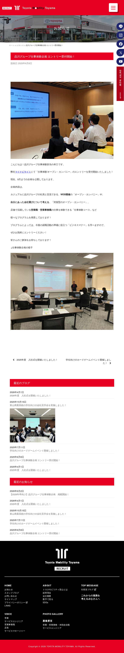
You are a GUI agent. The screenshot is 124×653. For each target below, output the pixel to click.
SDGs (45, 602)
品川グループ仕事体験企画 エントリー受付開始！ (35, 460)
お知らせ (9, 589)
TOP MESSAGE (89, 585)
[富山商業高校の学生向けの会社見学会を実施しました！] (62, 426)
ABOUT (47, 585)
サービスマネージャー (15, 630)
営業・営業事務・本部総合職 (56, 624)
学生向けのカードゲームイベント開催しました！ (35, 450)
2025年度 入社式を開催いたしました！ (37, 359)
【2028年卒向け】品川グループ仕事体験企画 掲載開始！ (39, 494)
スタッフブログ (12, 592)
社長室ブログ (87, 589)
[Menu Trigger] (113, 7)
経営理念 (47, 592)
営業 (7, 617)
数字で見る (48, 599)
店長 (7, 627)
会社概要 (47, 595)
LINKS (7, 605)
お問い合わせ (11, 595)
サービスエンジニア (14, 621)
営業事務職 (10, 624)
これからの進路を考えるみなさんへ (90, 597)
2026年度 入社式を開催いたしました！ (30, 395)
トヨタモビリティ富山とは (55, 589)
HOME (8, 585)
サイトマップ (11, 599)
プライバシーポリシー (15, 602)
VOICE (8, 614)
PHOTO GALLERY (53, 614)
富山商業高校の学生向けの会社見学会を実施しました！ (38, 405)
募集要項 (47, 620)
